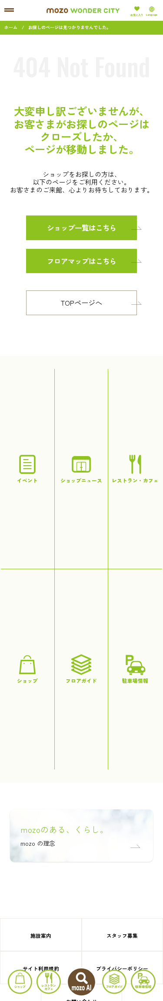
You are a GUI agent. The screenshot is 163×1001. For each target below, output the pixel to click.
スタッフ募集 (122, 935)
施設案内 (40, 935)
